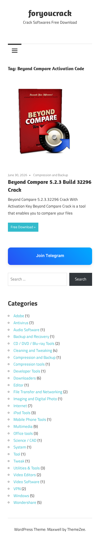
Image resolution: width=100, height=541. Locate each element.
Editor (18, 385)
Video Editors (24, 475)
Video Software (26, 482)
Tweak (18, 461)
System (19, 447)
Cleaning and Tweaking (32, 350)
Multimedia (23, 426)
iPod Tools (21, 413)
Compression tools (29, 364)
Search (80, 279)
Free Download (22, 227)
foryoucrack (50, 13)
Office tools (23, 433)
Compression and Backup (50, 174)
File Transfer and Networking (37, 392)
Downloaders (24, 378)
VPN (17, 489)
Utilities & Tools (26, 468)
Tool (16, 454)
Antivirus (20, 323)
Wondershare (24, 502)
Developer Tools (26, 371)
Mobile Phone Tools (29, 419)
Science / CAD (25, 440)
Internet (20, 406)
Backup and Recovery (31, 336)
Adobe (18, 316)
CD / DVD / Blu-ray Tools (33, 343)
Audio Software (26, 330)
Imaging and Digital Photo (35, 399)
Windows (21, 496)
